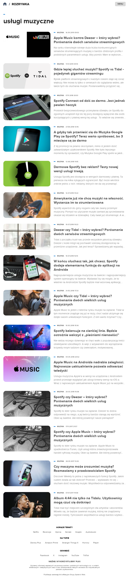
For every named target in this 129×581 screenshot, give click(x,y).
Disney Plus (35, 543)
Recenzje (47, 532)
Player (96, 543)
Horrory (85, 543)
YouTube (75, 555)
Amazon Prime (51, 543)
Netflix (36, 532)
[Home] (19, 4)
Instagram (62, 555)
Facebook (44, 555)
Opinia (58, 532)
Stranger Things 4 (70, 543)
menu (120, 4)
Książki (78, 532)
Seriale (68, 532)
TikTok (86, 555)
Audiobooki (91, 532)
